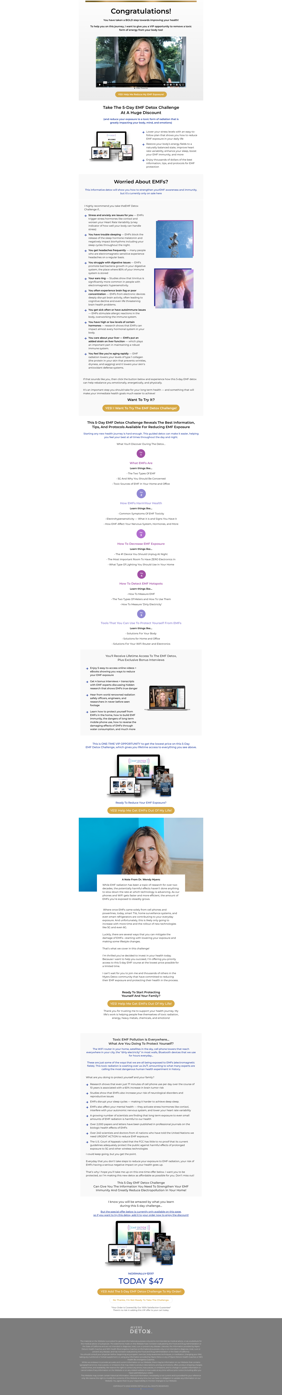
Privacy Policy (147, 1389)
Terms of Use (134, 1389)
